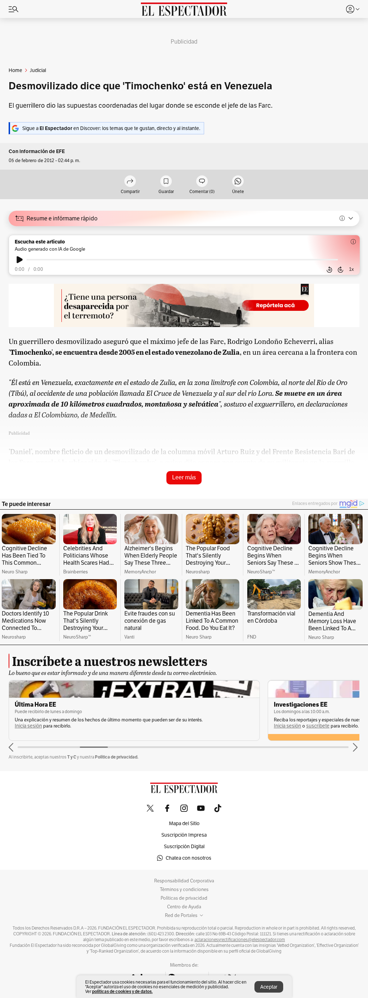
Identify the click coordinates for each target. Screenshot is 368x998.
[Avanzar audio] (340, 269)
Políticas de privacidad (184, 898)
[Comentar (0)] (202, 181)
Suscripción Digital (184, 846)
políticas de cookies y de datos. (122, 991)
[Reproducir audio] (19, 259)
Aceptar (268, 987)
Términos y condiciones (184, 889)
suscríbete (318, 726)
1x (351, 269)
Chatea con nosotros (188, 858)
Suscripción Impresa (184, 835)
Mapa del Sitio (184, 823)
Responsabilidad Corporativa (184, 880)
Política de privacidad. (116, 757)
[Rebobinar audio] (329, 269)
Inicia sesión (28, 726)
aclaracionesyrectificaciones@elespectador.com (239, 939)
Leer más (184, 477)
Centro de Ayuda (184, 906)
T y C (71, 757)
